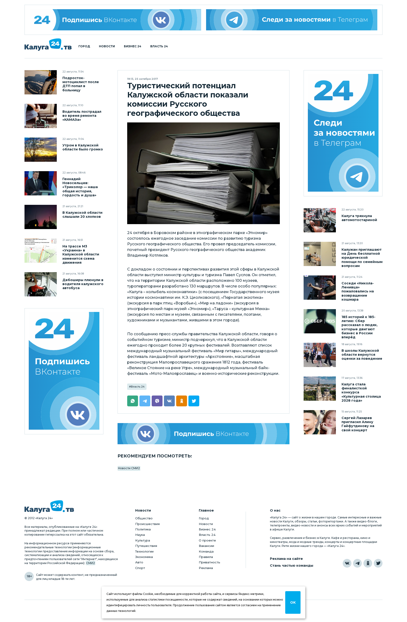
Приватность (209, 562)
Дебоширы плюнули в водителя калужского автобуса (82, 284)
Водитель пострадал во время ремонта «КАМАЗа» (81, 116)
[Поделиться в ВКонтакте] (169, 401)
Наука (140, 535)
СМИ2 (90, 563)
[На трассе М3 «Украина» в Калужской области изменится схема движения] (40, 250)
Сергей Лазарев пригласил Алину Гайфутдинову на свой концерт (358, 424)
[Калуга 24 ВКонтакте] (115, 19)
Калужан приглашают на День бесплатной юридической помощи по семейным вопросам (362, 258)
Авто (139, 562)
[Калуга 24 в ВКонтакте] (347, 563)
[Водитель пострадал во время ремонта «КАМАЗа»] (40, 116)
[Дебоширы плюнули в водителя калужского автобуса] (40, 284)
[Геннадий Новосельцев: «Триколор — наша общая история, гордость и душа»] (40, 183)
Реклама (206, 568)
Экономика (144, 557)
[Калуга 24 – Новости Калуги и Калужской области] (48, 44)
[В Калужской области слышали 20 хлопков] (40, 217)
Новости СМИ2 (129, 468)
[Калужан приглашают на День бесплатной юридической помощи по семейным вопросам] (320, 254)
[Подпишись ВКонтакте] (203, 433)
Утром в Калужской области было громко (82, 147)
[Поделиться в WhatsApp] (132, 401)
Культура (142, 540)
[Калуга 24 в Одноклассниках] (367, 563)
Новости (107, 46)
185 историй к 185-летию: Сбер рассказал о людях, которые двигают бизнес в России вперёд (360, 327)
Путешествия (146, 546)
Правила (206, 557)
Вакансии (206, 546)
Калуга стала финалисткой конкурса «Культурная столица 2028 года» (361, 392)
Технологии (144, 551)
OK (293, 602)
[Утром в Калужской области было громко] (40, 149)
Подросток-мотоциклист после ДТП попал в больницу (80, 84)
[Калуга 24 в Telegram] (357, 563)
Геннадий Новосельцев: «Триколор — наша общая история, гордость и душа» (80, 187)
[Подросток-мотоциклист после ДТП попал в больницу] (40, 82)
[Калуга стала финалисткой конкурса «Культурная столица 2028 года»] (320, 388)
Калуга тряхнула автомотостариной (359, 218)
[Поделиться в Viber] (157, 401)
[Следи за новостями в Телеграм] (292, 19)
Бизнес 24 (132, 46)
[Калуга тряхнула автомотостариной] (320, 220)
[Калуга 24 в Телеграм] (343, 133)
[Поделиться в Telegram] (144, 401)
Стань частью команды (291, 566)
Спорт (140, 568)
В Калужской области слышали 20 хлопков (82, 215)
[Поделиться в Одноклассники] (181, 401)
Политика (143, 529)
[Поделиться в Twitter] (193, 401)
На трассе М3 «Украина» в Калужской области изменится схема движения (80, 254)
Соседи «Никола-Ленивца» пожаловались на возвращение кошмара (358, 291)
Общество (144, 518)
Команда (206, 551)
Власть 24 (159, 46)
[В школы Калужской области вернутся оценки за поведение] (320, 355)
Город (84, 46)
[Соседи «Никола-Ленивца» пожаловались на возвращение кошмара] (320, 287)
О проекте (207, 540)
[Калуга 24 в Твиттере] (378, 563)
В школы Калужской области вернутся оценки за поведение (362, 355)
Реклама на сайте (286, 559)
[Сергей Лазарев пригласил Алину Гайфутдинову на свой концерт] (320, 422)
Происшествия (147, 524)
